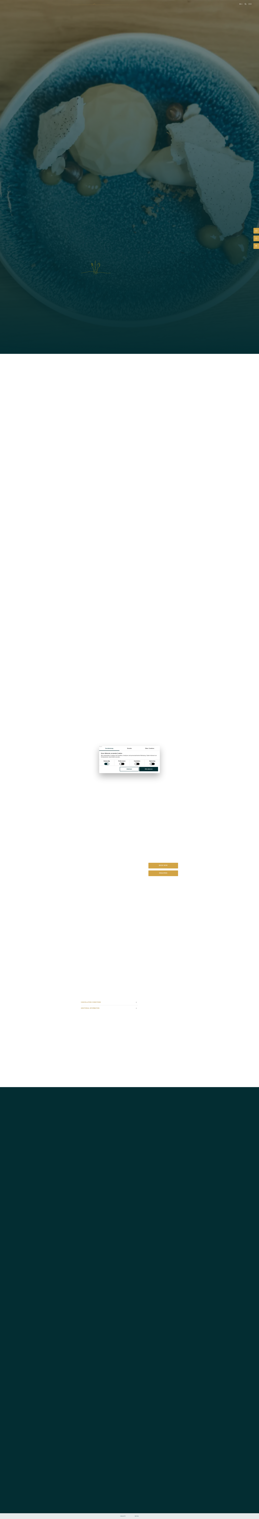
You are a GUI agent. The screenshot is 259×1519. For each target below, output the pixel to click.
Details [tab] (129, 748)
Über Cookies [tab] (149, 748)
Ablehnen (129, 769)
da (240, 4)
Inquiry (123, 1516)
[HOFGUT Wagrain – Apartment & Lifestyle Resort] (129, 4)
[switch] (121, 764)
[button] (163, 865)
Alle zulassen (148, 769)
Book (137, 1516)
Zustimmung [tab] (109, 748)
